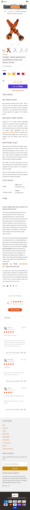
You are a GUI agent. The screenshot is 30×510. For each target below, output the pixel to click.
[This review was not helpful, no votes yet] (24, 353)
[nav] (4, 1)
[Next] (18, 44)
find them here (15, 281)
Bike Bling (11, 11)
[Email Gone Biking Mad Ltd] (9, 486)
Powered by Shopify (21, 498)
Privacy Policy (5, 439)
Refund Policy (5, 434)
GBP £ (15, 495)
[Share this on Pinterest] (13, 286)
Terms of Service (6, 443)
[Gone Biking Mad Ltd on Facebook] (3, 486)
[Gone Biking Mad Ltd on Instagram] (6, 486)
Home (5, 11)
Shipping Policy (6, 437)
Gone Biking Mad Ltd (12, 498)
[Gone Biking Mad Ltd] (15, 7)
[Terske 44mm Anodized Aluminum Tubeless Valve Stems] (15, 30)
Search (4, 431)
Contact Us (5, 428)
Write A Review (15, 310)
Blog (3, 425)
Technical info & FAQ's (7, 448)
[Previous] (12, 44)
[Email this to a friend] (16, 286)
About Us (4, 445)
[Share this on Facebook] (10, 286)
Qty (3, 80)
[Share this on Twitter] (7, 286)
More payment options (18, 90)
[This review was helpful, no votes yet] (21, 353)
